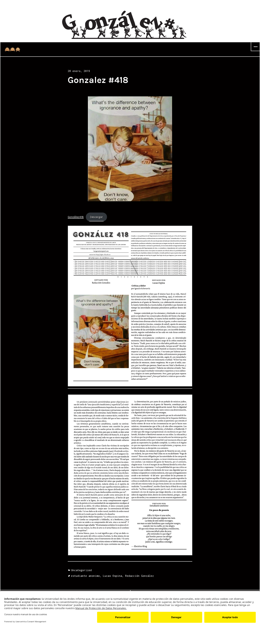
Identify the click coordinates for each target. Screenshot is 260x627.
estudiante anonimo (85, 575)
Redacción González (139, 575)
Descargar (96, 217)
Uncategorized (81, 570)
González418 (76, 217)
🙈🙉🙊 (13, 49)
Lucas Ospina (112, 575)
